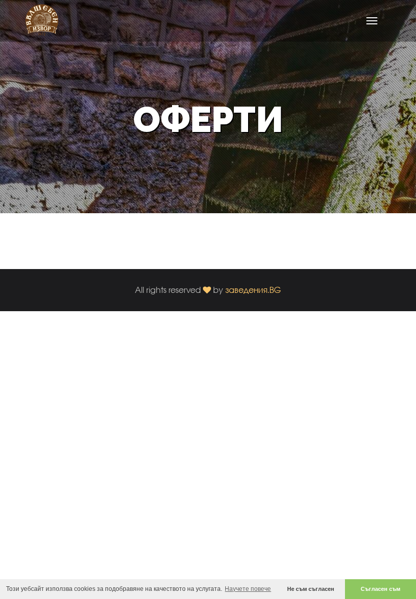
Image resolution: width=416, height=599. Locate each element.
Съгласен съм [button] (380, 589)
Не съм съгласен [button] (310, 589)
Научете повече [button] (248, 588)
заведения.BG (253, 289)
